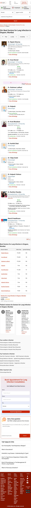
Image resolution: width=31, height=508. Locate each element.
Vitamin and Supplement (3, 480)
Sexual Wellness (3, 488)
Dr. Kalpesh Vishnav (14, 174)
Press (21, 493)
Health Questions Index (16, 485)
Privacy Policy (21, 489)
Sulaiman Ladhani (5, 261)
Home (1, 25)
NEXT (28, 239)
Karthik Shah (4, 274)
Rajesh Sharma (4, 253)
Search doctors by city (10, 478)
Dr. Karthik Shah (13, 143)
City (3, 402)
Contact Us (22, 479)
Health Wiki (15, 479)
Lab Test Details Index (16, 502)
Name (3, 389)
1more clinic (11, 73)
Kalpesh (3, 265)
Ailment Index (15, 499)
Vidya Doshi (4, 278)
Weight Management (3, 491)
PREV (3, 239)
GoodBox (3, 500)
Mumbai (6, 25)
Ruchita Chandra (5, 286)
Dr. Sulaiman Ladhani (15, 87)
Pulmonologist (12, 25)
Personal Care (2, 496)
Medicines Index (16, 496)
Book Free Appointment (24, 3)
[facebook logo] (27, 477)
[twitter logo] (27, 479)
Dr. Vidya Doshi (13, 158)
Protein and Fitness (3, 483)
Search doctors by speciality (10, 487)
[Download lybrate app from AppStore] (28, 492)
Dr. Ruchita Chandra (14, 192)
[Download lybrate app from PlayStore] (28, 490)
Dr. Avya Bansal (13, 60)
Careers (22, 481)
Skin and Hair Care (3, 486)
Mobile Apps (21, 483)
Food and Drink (3, 494)
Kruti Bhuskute (4, 269)
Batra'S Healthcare (14, 218)
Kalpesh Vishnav (5, 282)
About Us (22, 478)
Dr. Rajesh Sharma (14, 42)
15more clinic (11, 228)
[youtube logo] (27, 483)
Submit (24, 435)
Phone (3, 396)
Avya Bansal (4, 257)
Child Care (3, 498)
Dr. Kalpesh (11, 106)
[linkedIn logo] (27, 481)
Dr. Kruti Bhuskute (14, 122)
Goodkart (3, 478)
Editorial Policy (22, 491)
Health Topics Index (15, 493)
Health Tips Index (16, 482)
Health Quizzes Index (15, 489)
